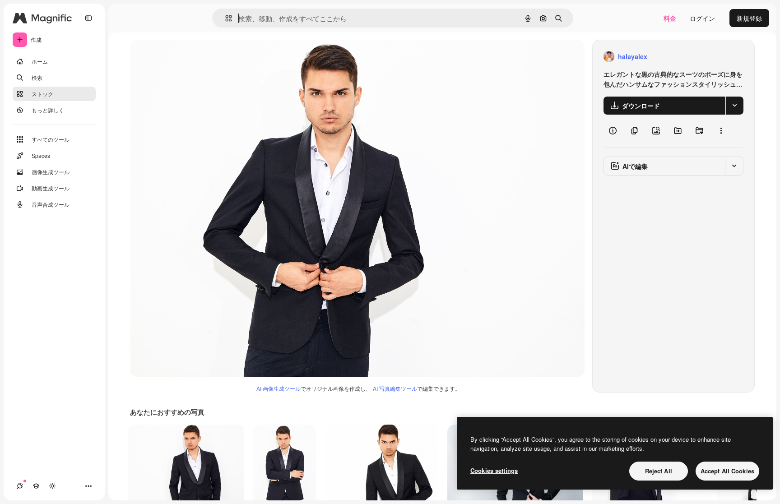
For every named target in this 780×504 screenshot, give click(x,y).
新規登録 (749, 18)
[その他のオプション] (721, 131)
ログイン (702, 18)
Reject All (658, 471)
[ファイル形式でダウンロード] (734, 106)
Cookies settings (494, 470)
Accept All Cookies (727, 471)
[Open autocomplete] (225, 18)
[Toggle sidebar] (88, 18)
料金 (670, 18)
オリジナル (192, 56)
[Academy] (36, 486)
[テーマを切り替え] (52, 486)
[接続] (20, 486)
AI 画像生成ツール (278, 388)
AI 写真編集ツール (395, 388)
